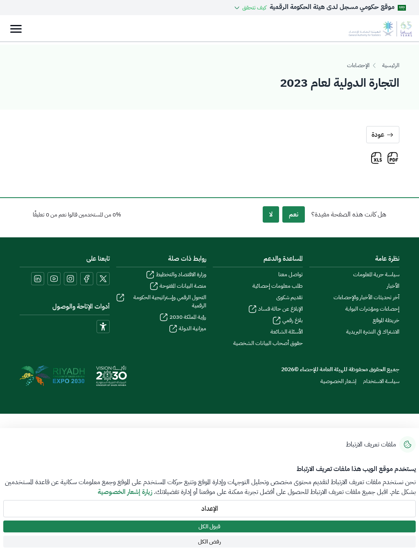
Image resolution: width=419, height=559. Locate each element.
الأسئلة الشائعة (286, 332)
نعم (293, 214)
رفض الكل (209, 541)
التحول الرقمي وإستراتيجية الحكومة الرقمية (169, 301)
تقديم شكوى (289, 297)
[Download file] (392, 158)
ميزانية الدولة (192, 329)
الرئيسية (390, 65)
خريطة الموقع (386, 320)
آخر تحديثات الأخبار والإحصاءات (366, 297)
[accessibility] (103, 326)
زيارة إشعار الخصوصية (125, 492)
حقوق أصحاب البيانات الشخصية (268, 343)
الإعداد (209, 509)
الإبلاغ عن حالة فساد (280, 309)
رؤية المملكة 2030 (187, 317)
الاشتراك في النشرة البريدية (372, 332)
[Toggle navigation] (16, 29)
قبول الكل (209, 526)
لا (271, 214)
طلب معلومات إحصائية (277, 286)
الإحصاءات (358, 65)
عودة (378, 135)
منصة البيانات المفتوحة (183, 286)
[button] (249, 7)
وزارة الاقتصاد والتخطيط (181, 274)
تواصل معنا (290, 274)
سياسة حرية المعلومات (376, 274)
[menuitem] (381, 381)
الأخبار (393, 286)
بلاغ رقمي (292, 320)
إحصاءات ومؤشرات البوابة (372, 309)
